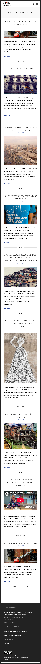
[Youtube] (8, 643)
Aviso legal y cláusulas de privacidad (15, 631)
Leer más (7, 56)
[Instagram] (11, 643)
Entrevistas (20, 535)
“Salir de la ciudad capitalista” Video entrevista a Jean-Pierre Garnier (20, 483)
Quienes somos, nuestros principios (15, 614)
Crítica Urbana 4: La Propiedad (20, 543)
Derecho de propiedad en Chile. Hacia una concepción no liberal (20, 324)
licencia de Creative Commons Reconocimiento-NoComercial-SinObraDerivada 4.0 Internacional (17, 657)
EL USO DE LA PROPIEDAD (20, 69)
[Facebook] (5, 643)
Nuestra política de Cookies (13, 635)
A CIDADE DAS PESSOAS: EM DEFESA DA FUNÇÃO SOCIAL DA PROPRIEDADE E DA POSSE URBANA (20, 258)
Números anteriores (20, 586)
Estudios (20, 61)
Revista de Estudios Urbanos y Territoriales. (18, 612)
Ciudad (20, 120)
